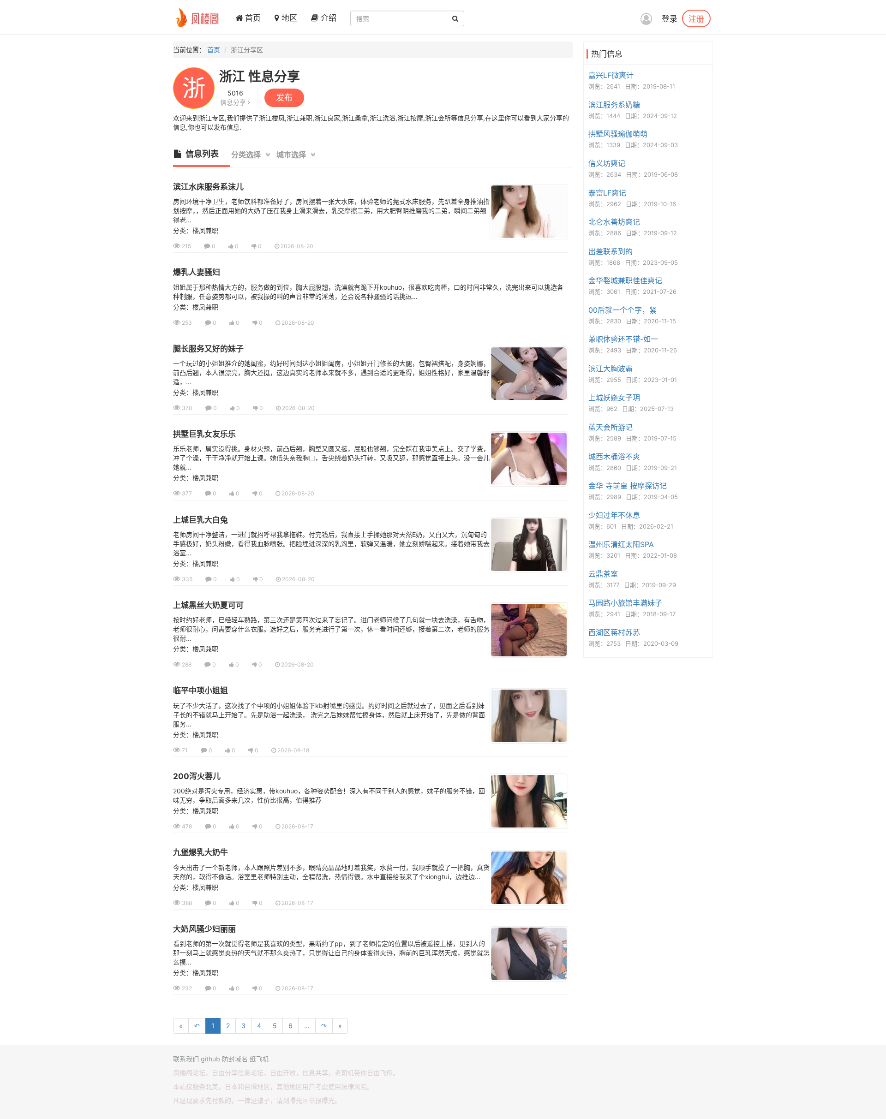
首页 (252, 18)
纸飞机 (259, 1059)
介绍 (327, 18)
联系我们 (186, 1059)
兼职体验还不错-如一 (623, 339)
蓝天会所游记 (610, 427)
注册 (696, 18)
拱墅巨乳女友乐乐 (204, 434)
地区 (288, 18)
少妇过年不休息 (614, 515)
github (210, 1059)
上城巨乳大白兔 (200, 519)
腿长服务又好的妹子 (208, 348)
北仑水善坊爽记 (614, 221)
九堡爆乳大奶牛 (200, 852)
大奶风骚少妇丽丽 (204, 929)
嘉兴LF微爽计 (611, 75)
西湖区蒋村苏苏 (614, 632)
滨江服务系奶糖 (614, 104)
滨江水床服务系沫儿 (208, 186)
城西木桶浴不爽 (614, 456)
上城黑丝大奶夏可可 (208, 605)
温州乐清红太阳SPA (621, 544)
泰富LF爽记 (607, 192)
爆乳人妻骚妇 (196, 272)
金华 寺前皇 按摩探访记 (627, 485)
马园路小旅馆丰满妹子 (625, 602)
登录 (669, 19)
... (307, 1026)
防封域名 (235, 1059)
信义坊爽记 (606, 163)
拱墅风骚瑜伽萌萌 (617, 133)
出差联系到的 (610, 251)
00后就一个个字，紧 (622, 310)
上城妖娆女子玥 (614, 397)
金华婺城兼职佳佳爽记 (625, 280)
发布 (284, 97)
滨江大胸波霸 (610, 368)
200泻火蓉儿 (197, 776)
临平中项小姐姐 (200, 690)
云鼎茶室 (603, 573)
